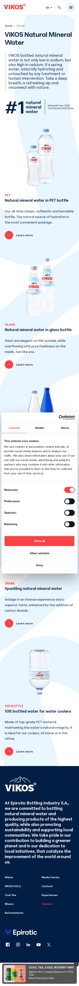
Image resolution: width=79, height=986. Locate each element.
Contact (47, 886)
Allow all (39, 541)
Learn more (24, 235)
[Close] (76, 964)
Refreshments (14, 912)
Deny (39, 565)
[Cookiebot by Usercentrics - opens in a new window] (59, 417)
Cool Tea (10, 895)
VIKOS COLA (13, 886)
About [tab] (65, 427)
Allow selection (39, 553)
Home (8, 25)
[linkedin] (30, 944)
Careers (47, 903)
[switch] (69, 501)
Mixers (9, 903)
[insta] (20, 944)
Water (9, 877)
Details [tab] (39, 427)
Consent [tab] (14, 427)
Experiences (50, 895)
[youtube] (41, 944)
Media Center (51, 877)
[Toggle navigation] (71, 7)
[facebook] (10, 944)
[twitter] (49, 944)
